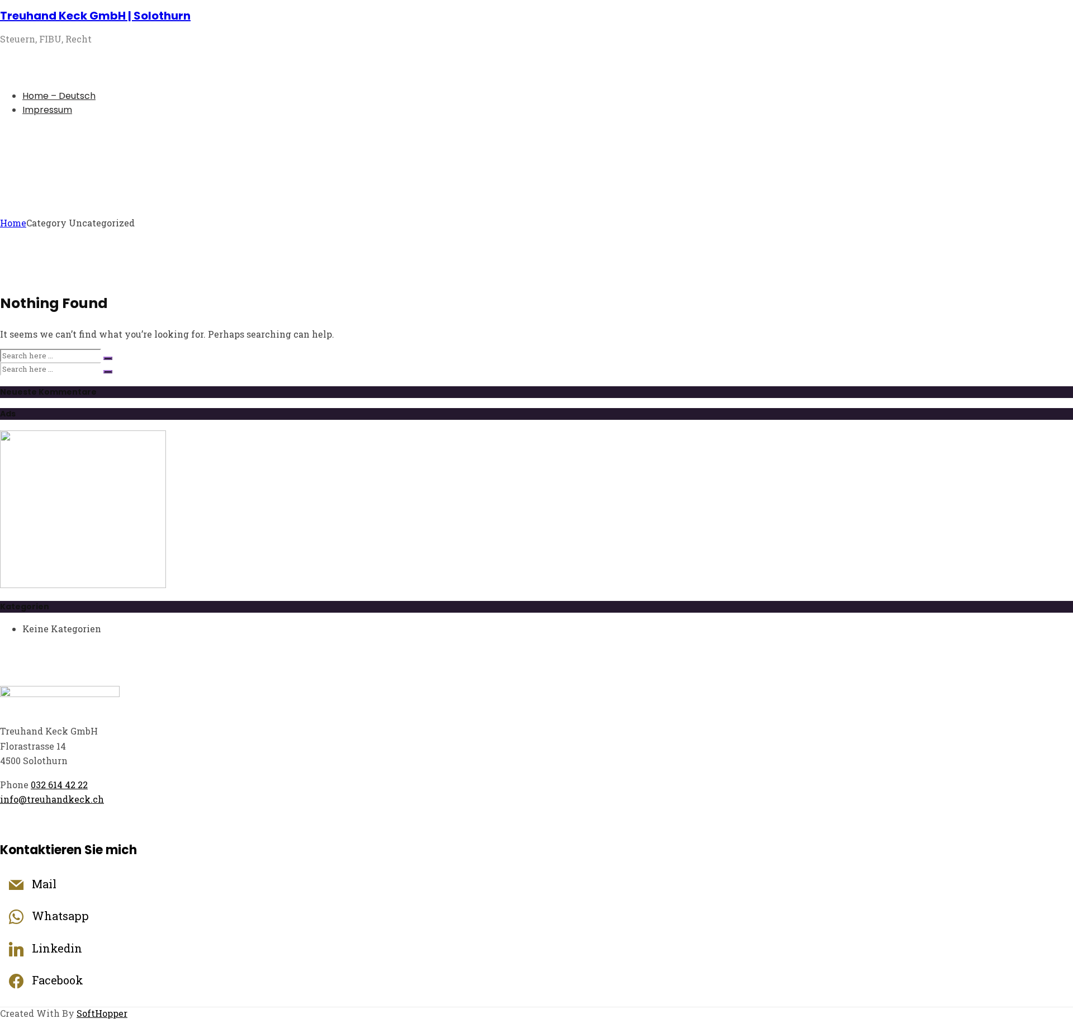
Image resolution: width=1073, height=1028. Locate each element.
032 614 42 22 (59, 784)
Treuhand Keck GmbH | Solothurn (95, 15)
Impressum (47, 109)
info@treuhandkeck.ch (52, 799)
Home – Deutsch (59, 95)
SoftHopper (102, 1013)
